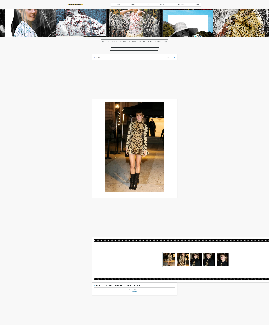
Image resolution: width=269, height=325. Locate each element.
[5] (136, 291)
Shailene (133, 4)
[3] (134, 291)
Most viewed (142, 41)
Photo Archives (163, 4)
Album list (115, 41)
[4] (135, 291)
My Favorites (158, 41)
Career (147, 4)
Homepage (118, 4)
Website (197, 4)
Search (165, 41)
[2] (133, 291)
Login (108, 41)
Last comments (132, 41)
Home (103, 41)
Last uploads (123, 41)
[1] (132, 291)
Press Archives (181, 4)
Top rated (150, 41)
